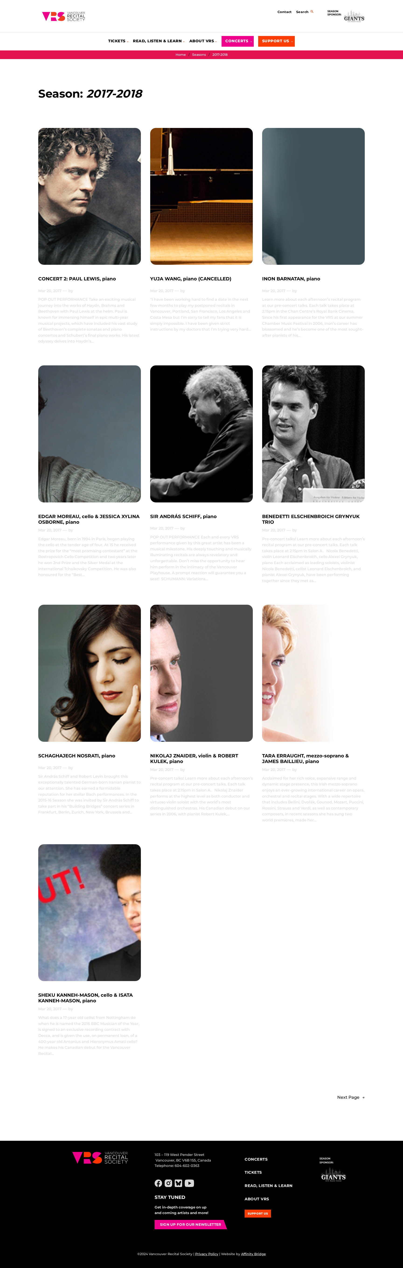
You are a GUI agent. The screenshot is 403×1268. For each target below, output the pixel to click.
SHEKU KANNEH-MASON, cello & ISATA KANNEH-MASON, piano (85, 997)
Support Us (258, 1213)
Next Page (351, 1097)
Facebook (158, 1183)
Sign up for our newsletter (190, 1224)
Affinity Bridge (253, 1254)
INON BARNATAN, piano (291, 279)
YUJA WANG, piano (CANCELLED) (190, 279)
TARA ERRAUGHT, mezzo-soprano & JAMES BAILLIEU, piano (305, 758)
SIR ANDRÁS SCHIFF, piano (183, 516)
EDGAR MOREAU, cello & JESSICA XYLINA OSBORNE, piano (88, 519)
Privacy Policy (206, 1254)
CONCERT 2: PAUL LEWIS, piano (77, 279)
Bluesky (178, 1183)
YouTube (189, 1183)
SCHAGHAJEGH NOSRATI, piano (76, 756)
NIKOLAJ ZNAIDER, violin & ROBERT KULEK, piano (194, 758)
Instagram (168, 1183)
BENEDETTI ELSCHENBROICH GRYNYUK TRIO (311, 519)
